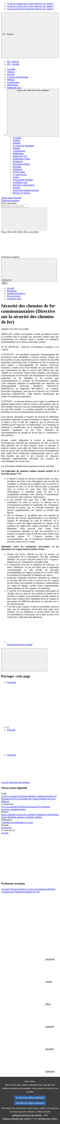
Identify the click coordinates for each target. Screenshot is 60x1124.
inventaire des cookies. (48, 1119)
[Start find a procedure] (24, 219)
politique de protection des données (27, 1115)
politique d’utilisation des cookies (16, 1119)
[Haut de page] (24, 659)
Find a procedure (9, 203)
